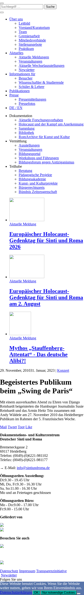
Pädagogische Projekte (35, 175)
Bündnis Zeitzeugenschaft (38, 192)
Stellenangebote (30, 44)
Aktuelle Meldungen (34, 57)
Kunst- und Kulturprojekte (38, 183)
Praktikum (26, 49)
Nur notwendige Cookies (58, 592)
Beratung (25, 171)
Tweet (12, 427)
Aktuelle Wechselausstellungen (41, 66)
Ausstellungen (29, 145)
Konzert (63, 370)
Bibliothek (26, 133)
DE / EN (15, 108)
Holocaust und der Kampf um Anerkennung (51, 124)
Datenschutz (9, 571)
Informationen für (22, 74)
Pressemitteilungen (32, 99)
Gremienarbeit (29, 36)
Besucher (25, 78)
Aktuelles (16, 53)
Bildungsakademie (32, 179)
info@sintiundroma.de (33, 468)
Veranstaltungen (30, 61)
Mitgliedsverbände (32, 40)
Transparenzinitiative (51, 571)
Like (28, 427)
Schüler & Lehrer (31, 87)
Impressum (27, 571)
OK (36, 592)
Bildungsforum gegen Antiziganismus (46, 162)
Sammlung (27, 128)
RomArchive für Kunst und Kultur (44, 137)
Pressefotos (27, 104)
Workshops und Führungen (39, 158)
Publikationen (19, 91)
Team (23, 32)
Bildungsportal (29, 154)
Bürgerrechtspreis (32, 187)
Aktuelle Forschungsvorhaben (41, 120)
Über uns (16, 19)
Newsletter (27, 70)
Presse (14, 95)
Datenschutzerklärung (16, 592)
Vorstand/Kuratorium (34, 28)
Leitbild (24, 23)
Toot (21, 427)
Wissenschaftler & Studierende (41, 82)
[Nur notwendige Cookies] (78, 593)
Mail (3, 427)
